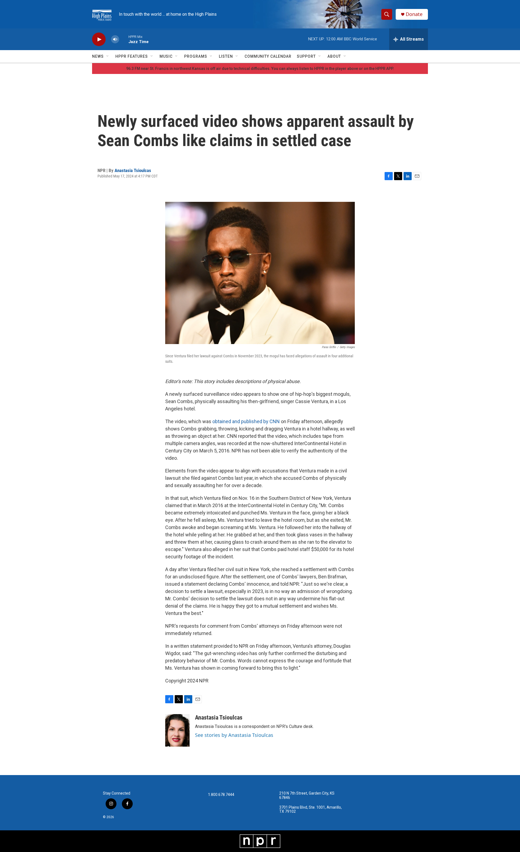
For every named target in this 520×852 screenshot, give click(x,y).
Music (166, 56)
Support (306, 56)
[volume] (115, 39)
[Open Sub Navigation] (108, 56)
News (98, 56)
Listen (226, 56)
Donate (414, 14)
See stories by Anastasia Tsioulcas (234, 735)
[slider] (124, 39)
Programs (195, 56)
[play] (99, 39)
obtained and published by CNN (246, 421)
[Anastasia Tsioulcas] (177, 730)
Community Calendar (268, 56)
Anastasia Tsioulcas (133, 170)
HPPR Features (131, 56)
